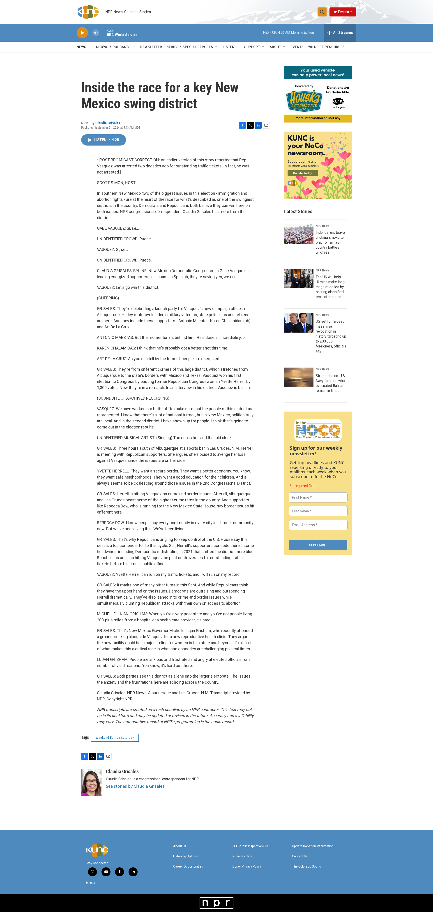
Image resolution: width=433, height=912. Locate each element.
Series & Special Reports (190, 47)
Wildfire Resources (326, 47)
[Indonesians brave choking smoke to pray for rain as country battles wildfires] (298, 234)
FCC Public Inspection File (250, 846)
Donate (345, 11)
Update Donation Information (313, 846)
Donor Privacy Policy (247, 866)
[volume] (96, 33)
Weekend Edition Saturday (115, 737)
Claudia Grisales (107, 123)
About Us (179, 846)
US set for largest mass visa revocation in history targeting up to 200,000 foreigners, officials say (331, 336)
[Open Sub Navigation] (90, 47)
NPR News (322, 226)
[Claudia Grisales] (91, 782)
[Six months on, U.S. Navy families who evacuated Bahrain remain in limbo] (298, 377)
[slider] (103, 32)
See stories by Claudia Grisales (135, 786)
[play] (82, 32)
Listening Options (185, 856)
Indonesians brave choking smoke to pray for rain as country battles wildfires (330, 242)
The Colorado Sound (306, 866)
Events (297, 47)
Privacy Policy (242, 856)
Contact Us (300, 856)
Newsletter (151, 47)
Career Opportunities (188, 866)
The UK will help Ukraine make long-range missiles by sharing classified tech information (331, 287)
